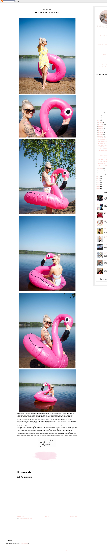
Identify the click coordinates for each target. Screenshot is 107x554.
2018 (98, 120)
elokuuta (100, 130)
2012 (98, 186)
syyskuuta (100, 128)
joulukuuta (100, 122)
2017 (98, 176)
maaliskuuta (101, 170)
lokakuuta (100, 126)
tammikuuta (101, 174)
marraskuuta (101, 124)
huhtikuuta (100, 168)
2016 (98, 178)
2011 (98, 188)
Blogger (66, 550)
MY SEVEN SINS (102, 137)
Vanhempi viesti (73, 516)
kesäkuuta (100, 134)
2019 (98, 119)
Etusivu (47, 516)
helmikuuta (101, 172)
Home (105, 268)
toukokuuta (101, 136)
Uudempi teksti (20, 516)
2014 (98, 182)
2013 (98, 184)
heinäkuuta (101, 132)
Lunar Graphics (24, 543)
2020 (98, 117)
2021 (98, 115)
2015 (98, 180)
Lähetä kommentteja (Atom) (26, 518)
